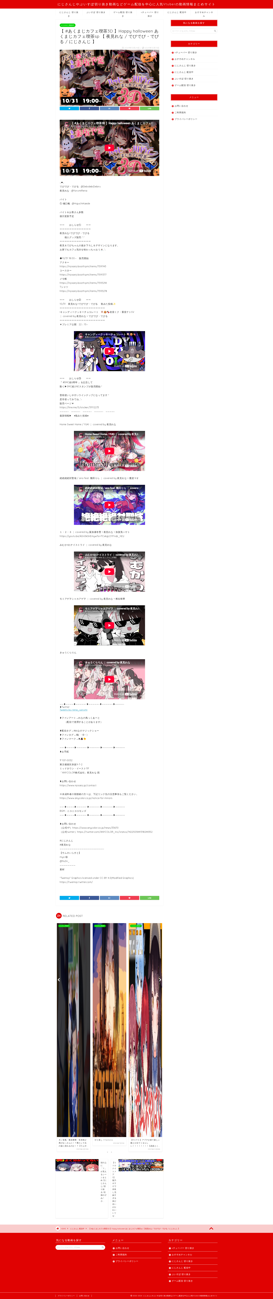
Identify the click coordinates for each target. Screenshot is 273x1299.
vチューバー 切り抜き (150, 13)
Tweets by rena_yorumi (73, 709)
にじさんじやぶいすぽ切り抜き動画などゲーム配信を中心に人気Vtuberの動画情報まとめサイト (137, 4)
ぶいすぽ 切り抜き (96, 12)
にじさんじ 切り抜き (68, 13)
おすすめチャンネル (204, 13)
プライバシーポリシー (186, 119)
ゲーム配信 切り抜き (123, 13)
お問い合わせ (181, 106)
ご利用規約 (180, 112)
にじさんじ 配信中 (177, 12)
